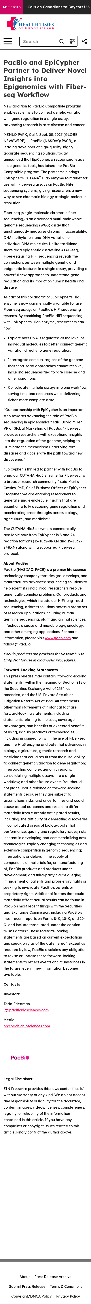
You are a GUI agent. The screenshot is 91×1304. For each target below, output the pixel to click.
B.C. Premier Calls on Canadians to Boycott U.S (47, 7)
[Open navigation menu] (8, 41)
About (24, 1276)
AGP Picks (12, 7)
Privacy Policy (68, 1296)
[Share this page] (84, 41)
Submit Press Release (27, 1286)
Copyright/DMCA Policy (31, 1296)
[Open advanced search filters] (72, 41)
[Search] (61, 41)
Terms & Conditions (66, 1286)
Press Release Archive (53, 1276)
